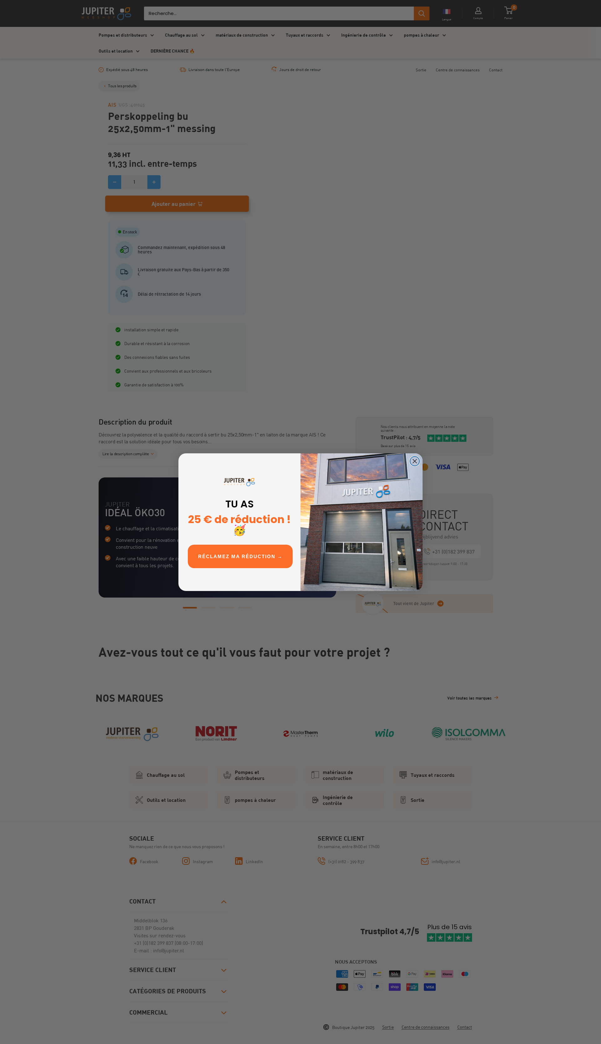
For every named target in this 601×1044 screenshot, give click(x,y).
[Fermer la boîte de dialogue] (414, 461)
